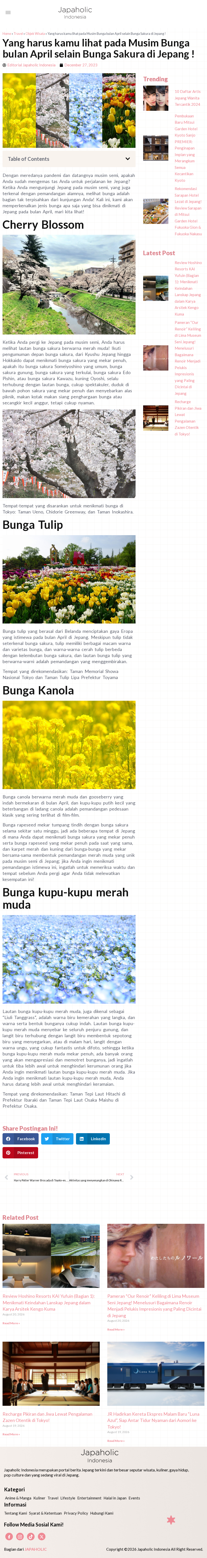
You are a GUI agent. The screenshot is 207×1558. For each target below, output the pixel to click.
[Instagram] (20, 1536)
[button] (127, 158)
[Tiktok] (31, 1536)
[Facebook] (9, 1536)
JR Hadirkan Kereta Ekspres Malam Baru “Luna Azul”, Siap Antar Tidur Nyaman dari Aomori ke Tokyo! (153, 1420)
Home (7, 34)
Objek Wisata (35, 34)
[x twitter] (41, 1536)
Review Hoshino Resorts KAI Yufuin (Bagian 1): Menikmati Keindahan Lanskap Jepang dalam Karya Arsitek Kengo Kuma (49, 1302)
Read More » (11, 1323)
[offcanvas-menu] (8, 12)
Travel (18, 34)
